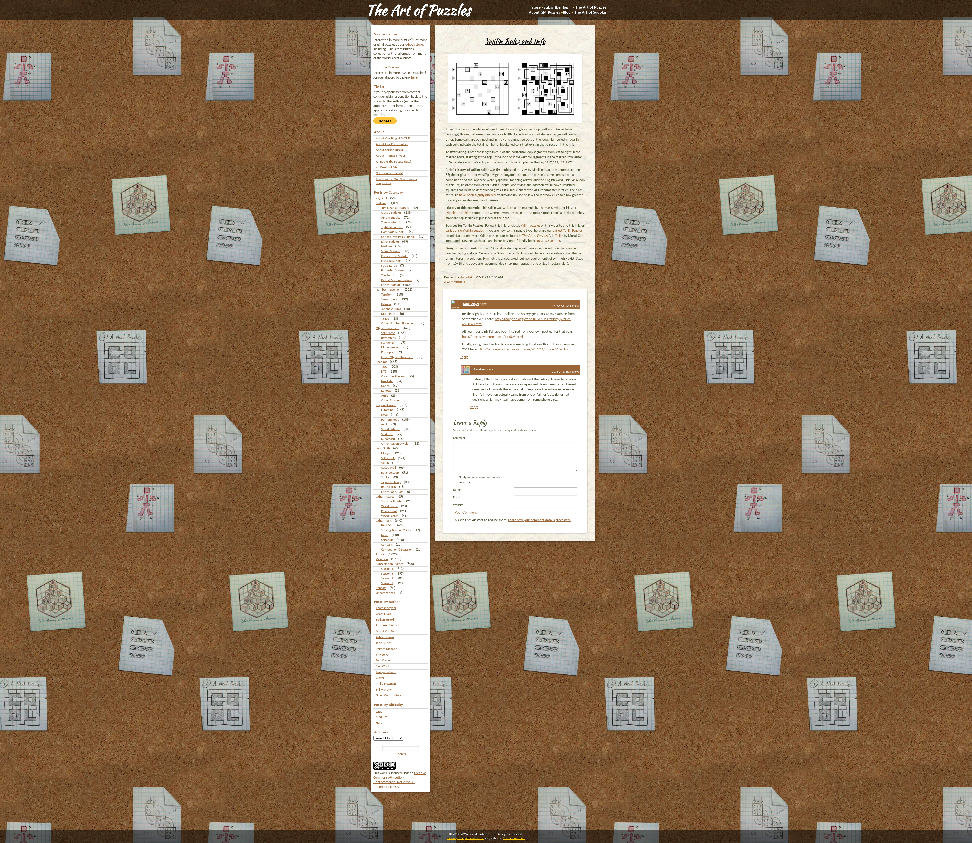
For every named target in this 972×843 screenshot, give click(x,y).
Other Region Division (395, 443)
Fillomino (387, 410)
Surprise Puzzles (392, 501)
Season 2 (387, 578)
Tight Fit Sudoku (392, 227)
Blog (567, 13)
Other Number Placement (398, 323)
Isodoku (386, 246)
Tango (385, 318)
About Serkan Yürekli (390, 150)
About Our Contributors (392, 144)
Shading (381, 362)
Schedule (387, 540)
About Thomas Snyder (391, 156)
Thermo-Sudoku (392, 222)
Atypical (381, 198)
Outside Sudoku (391, 261)
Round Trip (388, 487)
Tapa (384, 366)
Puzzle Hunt (389, 511)
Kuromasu (388, 439)
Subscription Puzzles (389, 564)
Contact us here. (514, 838)
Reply (464, 357)
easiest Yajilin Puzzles (567, 231)
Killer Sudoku (390, 241)
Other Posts (384, 520)
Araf (384, 424)
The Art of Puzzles (418, 10)
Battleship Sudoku (393, 270)
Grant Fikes (383, 614)
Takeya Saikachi (386, 672)
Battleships (388, 338)
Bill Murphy (384, 689)
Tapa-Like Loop (391, 482)
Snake (385, 477)
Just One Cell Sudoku (395, 208)
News (384, 535)
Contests (387, 544)
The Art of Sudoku (590, 13)
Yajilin (385, 463)
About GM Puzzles (544, 13)
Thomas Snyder (386, 608)
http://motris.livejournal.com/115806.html (492, 337)
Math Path (388, 314)
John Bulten (384, 643)
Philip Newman (386, 683)
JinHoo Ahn (383, 654)
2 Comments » (454, 282)
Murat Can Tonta (387, 631)
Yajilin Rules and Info (515, 41)
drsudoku (467, 277)
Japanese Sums (391, 309)
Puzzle (380, 554)
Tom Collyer (384, 660)
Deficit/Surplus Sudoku (396, 280)
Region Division (386, 405)
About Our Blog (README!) (394, 138)
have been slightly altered (477, 195)
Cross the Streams (393, 376)
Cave (384, 415)
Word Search (390, 516)
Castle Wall (388, 467)
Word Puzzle (389, 506)
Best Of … (387, 525)
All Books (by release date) (393, 161)
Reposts (381, 588)
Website (458, 505)
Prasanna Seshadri (388, 625)
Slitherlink (388, 458)
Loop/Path (383, 448)
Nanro (385, 386)
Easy (379, 711)
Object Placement (387, 328)
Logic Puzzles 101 (548, 241)
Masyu (385, 453)
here (414, 78)
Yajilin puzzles (530, 226)
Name (457, 490)
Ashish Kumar (385, 637)
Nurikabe (387, 381)
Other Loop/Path (392, 492)
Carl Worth (383, 666)
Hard (379, 722)
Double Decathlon (458, 213)
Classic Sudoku (391, 212)
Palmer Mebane (386, 649)
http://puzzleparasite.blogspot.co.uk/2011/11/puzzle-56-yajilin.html (526, 349)
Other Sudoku (390, 285)
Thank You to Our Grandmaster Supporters (396, 181)
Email (456, 497)
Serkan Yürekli (385, 619)
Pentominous (390, 419)
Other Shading (390, 400)
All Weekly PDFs (386, 167)
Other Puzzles (385, 496)
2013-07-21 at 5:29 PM (565, 371)
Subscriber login (558, 8)
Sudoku (381, 203)
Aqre (384, 395)
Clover (380, 678)
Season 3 (387, 573)
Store (536, 8)
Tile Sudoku (389, 275)
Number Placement (388, 289)
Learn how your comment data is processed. (539, 520)
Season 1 (387, 583)
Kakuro (386, 304)
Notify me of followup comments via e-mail (479, 480)
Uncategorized (385, 593)
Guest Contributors (388, 695)
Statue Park (388, 342)
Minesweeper (390, 347)
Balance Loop (390, 472)
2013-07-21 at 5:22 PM (565, 306)
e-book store (414, 45)
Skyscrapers (389, 299)
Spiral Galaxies (390, 429)
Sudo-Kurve (389, 265)
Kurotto (386, 391)
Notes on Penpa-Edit (389, 173)
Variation (382, 559)
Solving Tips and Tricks (396, 530)
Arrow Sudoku (391, 217)
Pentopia (387, 352)
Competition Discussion (397, 549)
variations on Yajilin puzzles (465, 231)
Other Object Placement (397, 357)
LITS (383, 371)
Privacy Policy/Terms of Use (465, 838)
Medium (381, 717)
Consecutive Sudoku (394, 256)
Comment (459, 438)
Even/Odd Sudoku (393, 232)
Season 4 (387, 569)
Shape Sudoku (390, 251)
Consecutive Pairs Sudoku (398, 237)
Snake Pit (387, 434)
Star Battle (388, 333)
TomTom (386, 294)
